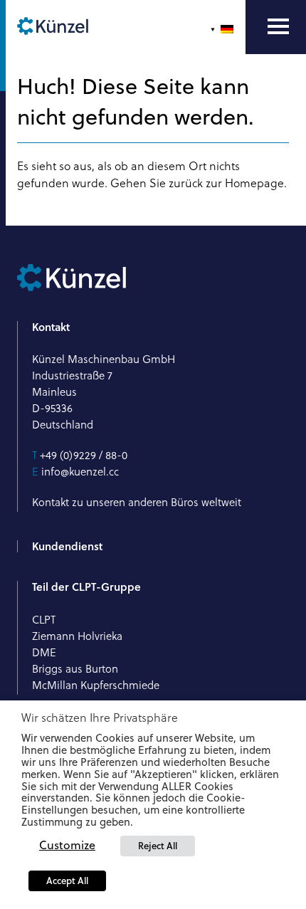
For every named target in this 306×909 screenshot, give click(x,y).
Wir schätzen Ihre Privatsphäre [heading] (99, 717)
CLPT (44, 619)
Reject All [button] (157, 845)
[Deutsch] (223, 29)
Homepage (254, 183)
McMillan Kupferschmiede (95, 685)
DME (44, 652)
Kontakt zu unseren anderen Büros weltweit (136, 502)
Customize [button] (67, 845)
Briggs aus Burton (75, 668)
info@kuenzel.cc (80, 471)
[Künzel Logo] (52, 27)
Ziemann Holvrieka (77, 636)
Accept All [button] (67, 880)
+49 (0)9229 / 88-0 (83, 455)
